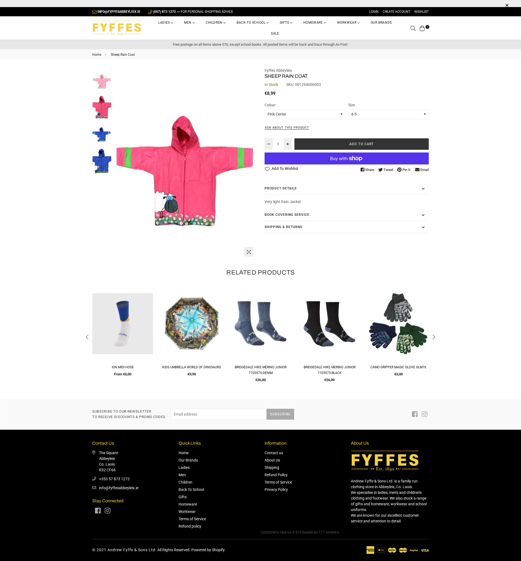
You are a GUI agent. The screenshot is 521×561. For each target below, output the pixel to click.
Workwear (347, 22)
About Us (272, 460)
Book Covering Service (287, 215)
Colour (270, 105)
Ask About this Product (287, 127)
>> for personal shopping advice (193, 12)
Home (96, 55)
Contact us (274, 453)
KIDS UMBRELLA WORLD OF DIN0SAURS (191, 367)
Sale (275, 33)
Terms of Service (192, 519)
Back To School (251, 22)
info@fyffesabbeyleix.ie (118, 488)
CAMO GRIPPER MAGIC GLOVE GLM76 (398, 367)
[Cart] (422, 28)
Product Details (281, 188)
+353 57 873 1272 (114, 479)
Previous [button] (120, 163)
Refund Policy (276, 475)
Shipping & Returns (283, 227)
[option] (184, 163)
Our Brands (381, 22)
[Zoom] (249, 252)
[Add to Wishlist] (147, 311)
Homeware (313, 22)
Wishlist (421, 12)
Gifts (285, 22)
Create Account (396, 12)
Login (374, 12)
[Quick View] (147, 300)
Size (351, 105)
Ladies (164, 22)
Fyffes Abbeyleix (278, 70)
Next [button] (250, 163)
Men (188, 22)
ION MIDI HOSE (123, 367)
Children (214, 22)
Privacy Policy (276, 489)
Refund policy (190, 526)
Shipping (272, 467)
